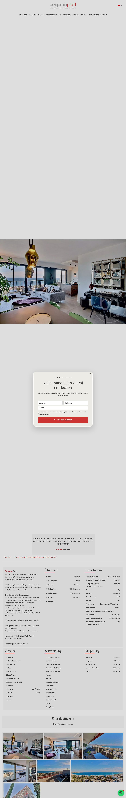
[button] (121, 793)
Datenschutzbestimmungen (57, 412)
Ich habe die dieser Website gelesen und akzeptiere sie (62, 413)
